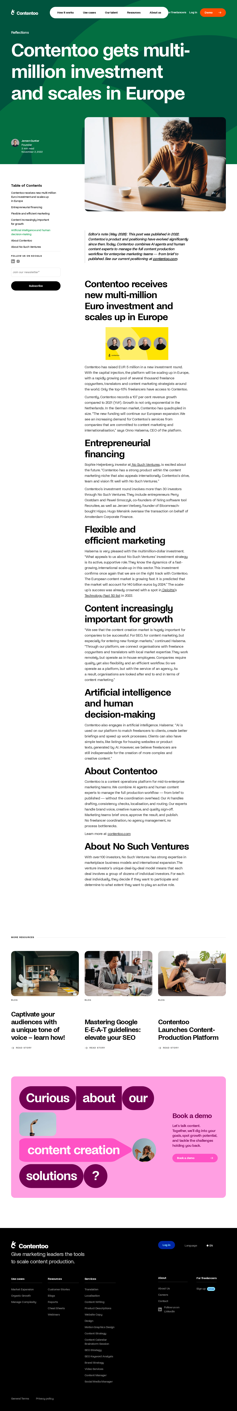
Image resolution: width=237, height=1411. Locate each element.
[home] (30, 1246)
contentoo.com (119, 834)
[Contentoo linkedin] (13, 261)
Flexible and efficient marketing (30, 213)
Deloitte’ (168, 590)
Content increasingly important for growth (30, 221)
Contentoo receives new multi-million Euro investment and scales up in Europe (33, 196)
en (211, 1245)
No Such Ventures (145, 465)
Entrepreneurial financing (26, 207)
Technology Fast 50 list (102, 596)
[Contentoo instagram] (18, 261)
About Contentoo (21, 240)
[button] (89, 13)
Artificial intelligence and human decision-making (30, 232)
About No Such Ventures (26, 246)
